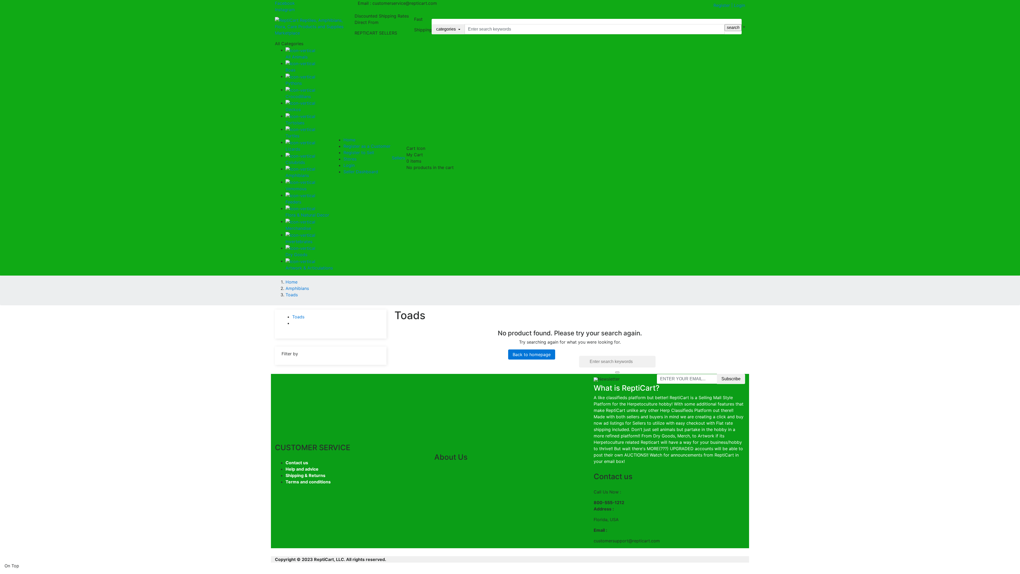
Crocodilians (298, 96)
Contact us (297, 462)
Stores (349, 159)
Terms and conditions (308, 481)
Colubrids (295, 162)
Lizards (293, 149)
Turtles (292, 135)
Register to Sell (358, 152)
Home (349, 139)
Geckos (293, 109)
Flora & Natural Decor (307, 215)
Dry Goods (296, 254)
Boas (290, 70)
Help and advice (302, 469)
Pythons (294, 83)
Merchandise (298, 228)
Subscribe (731, 379)
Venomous (296, 188)
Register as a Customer (366, 146)
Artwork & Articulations (309, 268)
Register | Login (729, 5)
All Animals (297, 57)
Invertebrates (299, 241)
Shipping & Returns (305, 475)
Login (349, 165)
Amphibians (297, 175)
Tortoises (295, 122)
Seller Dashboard (360, 171)
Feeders (293, 202)
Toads (298, 316)
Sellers (398, 158)
